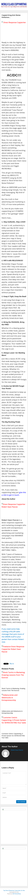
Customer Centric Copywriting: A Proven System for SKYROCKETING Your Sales (13, 736)
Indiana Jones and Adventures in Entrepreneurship (12, 712)
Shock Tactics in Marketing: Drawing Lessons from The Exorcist (13, 689)
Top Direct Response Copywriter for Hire (14, 890)
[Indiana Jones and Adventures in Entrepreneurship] (14, 701)
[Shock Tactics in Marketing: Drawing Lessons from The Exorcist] (14, 679)
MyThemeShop (17, 893)
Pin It (11, 663)
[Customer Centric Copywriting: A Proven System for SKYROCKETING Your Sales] (14, 724)
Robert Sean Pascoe (17, 750)
